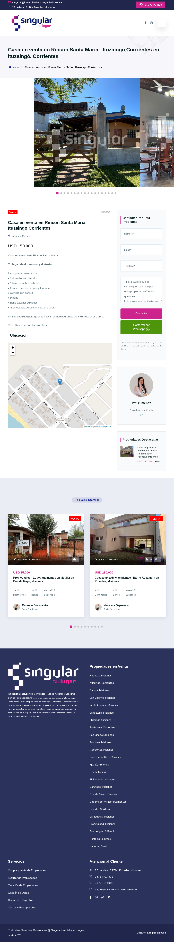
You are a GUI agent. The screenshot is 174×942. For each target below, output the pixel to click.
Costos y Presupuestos (22, 907)
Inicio (15, 67)
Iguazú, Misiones (99, 764)
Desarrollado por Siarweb (151, 932)
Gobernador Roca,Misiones (105, 757)
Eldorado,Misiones (100, 720)
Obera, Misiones (99, 772)
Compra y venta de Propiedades (27, 870)
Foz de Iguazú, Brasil (102, 831)
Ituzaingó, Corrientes (21, 236)
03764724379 (104, 877)
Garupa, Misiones (100, 690)
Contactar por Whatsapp (141, 327)
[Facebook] (146, 23)
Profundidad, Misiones (103, 824)
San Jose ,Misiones (101, 742)
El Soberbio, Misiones (102, 779)
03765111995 (104, 883)
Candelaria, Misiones (102, 713)
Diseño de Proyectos (20, 900)
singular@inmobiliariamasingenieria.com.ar (37, 2)
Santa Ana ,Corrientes (102, 727)
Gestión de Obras (18, 893)
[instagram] (151, 23)
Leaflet (89, 426)
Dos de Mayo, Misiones (29, 559)
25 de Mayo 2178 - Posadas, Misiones (33, 7)
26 (150, 559)
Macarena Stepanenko (35, 605)
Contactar (141, 313)
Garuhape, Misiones (101, 787)
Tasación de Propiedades (23, 885)
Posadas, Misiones (108, 559)
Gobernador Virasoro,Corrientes (108, 802)
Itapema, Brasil (98, 846)
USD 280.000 (144, 461)
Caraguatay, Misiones (102, 817)
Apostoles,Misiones (102, 750)
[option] (87, 135)
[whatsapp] (102, 897)
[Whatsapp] (141, 415)
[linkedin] (108, 897)
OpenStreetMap (103, 426)
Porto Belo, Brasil (100, 839)
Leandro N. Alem (100, 809)
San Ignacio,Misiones (102, 735)
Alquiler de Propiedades (22, 878)
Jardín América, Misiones (104, 705)
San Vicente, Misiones (103, 698)
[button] (60, 381)
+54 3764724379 (152, 4)
